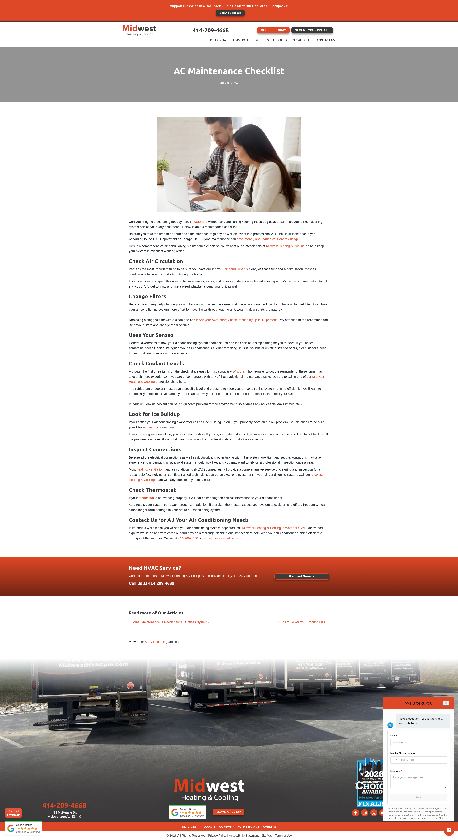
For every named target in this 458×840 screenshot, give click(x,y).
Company (226, 826)
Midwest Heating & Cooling (261, 528)
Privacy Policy (217, 835)
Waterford (200, 222)
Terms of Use (283, 835)
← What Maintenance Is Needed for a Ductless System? (169, 622)
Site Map (266, 835)
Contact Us (326, 40)
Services (189, 826)
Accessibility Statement (244, 835)
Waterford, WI (295, 528)
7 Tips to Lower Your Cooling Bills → (303, 622)
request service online (218, 538)
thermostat (146, 498)
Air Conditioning (156, 642)
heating (142, 469)
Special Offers (302, 40)
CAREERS (269, 826)
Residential (219, 40)
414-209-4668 (211, 30)
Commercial (240, 40)
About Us (280, 40)
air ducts (155, 427)
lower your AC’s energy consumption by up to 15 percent (236, 320)
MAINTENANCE (248, 826)
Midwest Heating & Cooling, (286, 246)
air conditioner (234, 269)
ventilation (156, 469)
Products (261, 40)
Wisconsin (240, 371)
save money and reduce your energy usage (268, 239)
